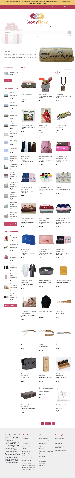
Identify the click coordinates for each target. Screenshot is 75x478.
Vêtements (41, 454)
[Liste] (24, 68)
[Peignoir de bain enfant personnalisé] (6, 277)
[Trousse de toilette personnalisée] (28, 239)
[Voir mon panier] (70, 35)
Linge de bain (42, 446)
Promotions (8, 68)
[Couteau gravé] (63, 301)
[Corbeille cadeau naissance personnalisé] (6, 176)
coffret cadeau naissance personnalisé (14, 204)
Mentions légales (26, 451)
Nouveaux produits (11, 88)
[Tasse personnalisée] (46, 177)
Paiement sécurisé (26, 460)
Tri (30, 67)
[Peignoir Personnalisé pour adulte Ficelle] (6, 287)
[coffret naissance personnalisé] (6, 95)
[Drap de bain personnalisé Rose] (6, 257)
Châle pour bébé (14, 72)
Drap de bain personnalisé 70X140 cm (13, 255)
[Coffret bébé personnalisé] (6, 166)
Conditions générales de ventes (28, 454)
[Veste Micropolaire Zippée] (46, 301)
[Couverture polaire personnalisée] (6, 195)
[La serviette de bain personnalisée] (63, 115)
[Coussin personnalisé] (28, 115)
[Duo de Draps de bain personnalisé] (28, 177)
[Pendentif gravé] (63, 84)
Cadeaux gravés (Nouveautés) (42, 462)
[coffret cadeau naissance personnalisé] (6, 205)
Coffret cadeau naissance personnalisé (14, 174)
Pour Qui (41, 448)
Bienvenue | (65, 6)
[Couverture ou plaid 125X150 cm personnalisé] (28, 301)
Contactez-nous (26, 446)
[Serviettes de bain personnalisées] (63, 239)
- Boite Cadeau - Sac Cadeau (46, 451)
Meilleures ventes (11, 232)
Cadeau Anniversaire (29, 42)
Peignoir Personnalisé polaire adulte (13, 285)
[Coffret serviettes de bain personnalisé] (28, 208)
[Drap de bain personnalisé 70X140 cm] (46, 146)
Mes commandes (59, 438)
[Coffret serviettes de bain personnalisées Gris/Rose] (6, 297)
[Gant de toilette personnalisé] (63, 270)
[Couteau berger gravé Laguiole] (46, 333)
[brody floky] (37, 19)
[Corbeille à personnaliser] (46, 270)
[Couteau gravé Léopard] (28, 333)
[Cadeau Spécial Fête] (46, 84)
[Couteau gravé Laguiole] (63, 333)
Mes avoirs (57, 441)
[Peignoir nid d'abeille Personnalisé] (28, 270)
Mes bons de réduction (60, 450)
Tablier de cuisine (43, 459)
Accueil (6, 42)
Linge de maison (43, 443)
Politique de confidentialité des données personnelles (28, 466)
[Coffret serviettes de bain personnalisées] (63, 208)
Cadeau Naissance (43, 438)
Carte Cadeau (42, 465)
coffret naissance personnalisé (13, 93)
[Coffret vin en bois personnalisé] (46, 364)
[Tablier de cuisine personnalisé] (28, 146)
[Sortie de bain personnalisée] (6, 134)
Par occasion (15, 42)
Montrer (53, 72)
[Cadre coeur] (63, 177)
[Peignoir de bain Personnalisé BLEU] (6, 238)
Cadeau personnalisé (44, 441)
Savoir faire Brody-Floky (28, 458)
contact (54, 6)
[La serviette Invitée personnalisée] (46, 239)
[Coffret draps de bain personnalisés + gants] (63, 146)
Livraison (24, 448)
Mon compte (59, 435)
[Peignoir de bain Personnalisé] (46, 115)
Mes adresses (58, 443)
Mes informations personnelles (59, 446)
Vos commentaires (26, 463)
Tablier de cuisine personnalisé (13, 265)
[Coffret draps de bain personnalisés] (28, 84)
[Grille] (22, 68)
